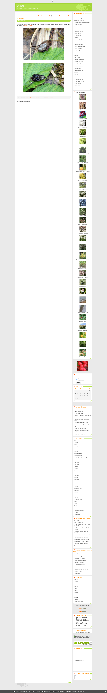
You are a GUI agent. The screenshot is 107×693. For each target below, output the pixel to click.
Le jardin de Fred (78, 64)
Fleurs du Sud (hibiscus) (80, 39)
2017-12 (76, 595)
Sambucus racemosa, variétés (82, 259)
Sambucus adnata (82, 356)
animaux (80, 622)
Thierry (76, 537)
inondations (77, 473)
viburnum (76, 512)
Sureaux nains (83, 136)
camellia (76, 446)
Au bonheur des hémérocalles (81, 422)
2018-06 (76, 582)
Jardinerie (76, 55)
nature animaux (81, 619)
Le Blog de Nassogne (79, 562)
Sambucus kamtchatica (82, 180)
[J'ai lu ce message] (105, 691)
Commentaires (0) (39, 97)
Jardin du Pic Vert (78, 50)
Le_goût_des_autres (79, 553)
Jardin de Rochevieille (79, 46)
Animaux (76, 442)
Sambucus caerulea (83, 206)
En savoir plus (81, 691)
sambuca (76, 527)
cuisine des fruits (78, 455)
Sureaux (20, 6)
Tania (75, 531)
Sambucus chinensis (82, 339)
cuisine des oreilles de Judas (81, 457)
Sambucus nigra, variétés (82, 277)
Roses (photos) (77, 83)
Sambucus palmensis (82, 347)
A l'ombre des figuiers (79, 18)
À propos (83, 403)
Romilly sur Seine (78, 499)
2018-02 (76, 590)
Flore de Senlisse (78, 42)
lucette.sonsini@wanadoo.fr (82, 605)
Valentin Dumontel (78, 520)
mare (75, 481)
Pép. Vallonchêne (78, 74)
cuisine (79, 621)
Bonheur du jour (78, 571)
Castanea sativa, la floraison (80, 409)
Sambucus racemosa (82, 268)
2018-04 (76, 586)
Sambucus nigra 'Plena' (82, 127)
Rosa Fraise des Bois (79, 81)
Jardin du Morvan (78, 48)
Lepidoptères (77, 68)
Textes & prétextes (78, 567)
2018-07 (76, 579)
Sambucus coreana (83, 118)
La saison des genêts (85, 539)
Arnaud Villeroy (78, 24)
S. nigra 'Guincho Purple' (83, 250)
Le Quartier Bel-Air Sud (79, 558)
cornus (76, 451)
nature (79, 624)
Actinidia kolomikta (83, 537)
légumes (76, 477)
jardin (78, 618)
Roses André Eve (78, 85)
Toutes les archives (78, 601)
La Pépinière (77, 57)
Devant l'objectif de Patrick (80, 560)
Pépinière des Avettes (79, 77)
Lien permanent (32, 97)
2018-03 (76, 588)
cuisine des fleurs (78, 453)
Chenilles (76, 29)
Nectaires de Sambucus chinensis (83, 171)
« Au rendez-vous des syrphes (44, 15)
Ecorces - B (82, 100)
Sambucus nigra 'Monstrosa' (82, 162)
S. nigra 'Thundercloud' (82, 224)
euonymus (76, 462)
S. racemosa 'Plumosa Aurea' (83, 145)
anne (75, 535)
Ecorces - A (82, 109)
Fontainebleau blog (78, 44)
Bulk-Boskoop (77, 26)
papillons (76, 490)
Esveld (76, 37)
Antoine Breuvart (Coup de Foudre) (82, 22)
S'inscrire (80, 379)
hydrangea (76, 471)
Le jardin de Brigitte (78, 61)
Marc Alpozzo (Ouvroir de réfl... (81, 569)
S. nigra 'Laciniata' (82, 215)
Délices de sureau (78, 31)
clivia (75, 449)
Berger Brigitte (77, 524)
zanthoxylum (77, 514)
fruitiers (76, 466)
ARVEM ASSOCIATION (79, 564)
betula (75, 444)
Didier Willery (77, 33)
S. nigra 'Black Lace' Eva (83, 233)
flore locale (76, 464)
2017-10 (76, 599)
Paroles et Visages (78, 556)
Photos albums (80, 92)
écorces (76, 460)
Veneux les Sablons (79, 510)
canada (78, 625)
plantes (86, 621)
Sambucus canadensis (82, 330)
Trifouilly (76, 508)
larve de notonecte (28, 25)
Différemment (77, 35)
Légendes (76, 475)
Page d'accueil (55, 15)
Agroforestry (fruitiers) (79, 20)
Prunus (76, 495)
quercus (76, 497)
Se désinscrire (81, 380)
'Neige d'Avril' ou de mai (79, 434)
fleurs (85, 624)
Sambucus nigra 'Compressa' (83, 153)
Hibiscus (76, 468)
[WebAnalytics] (53, 1)
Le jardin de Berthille (79, 59)
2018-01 (76, 592)
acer (75, 440)
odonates (76, 484)
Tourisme (76, 505)
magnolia (76, 479)
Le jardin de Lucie (78, 66)
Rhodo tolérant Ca (78, 79)
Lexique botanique (78, 70)
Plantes (76, 492)
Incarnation (77, 573)
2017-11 (76, 597)
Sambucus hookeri (82, 242)
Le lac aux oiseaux (82, 303)
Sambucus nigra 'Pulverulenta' (83, 197)
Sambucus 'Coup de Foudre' (82, 189)
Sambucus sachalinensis (83, 312)
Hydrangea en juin (78, 411)
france (84, 625)
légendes (85, 618)
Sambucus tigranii (82, 321)
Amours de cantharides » (65, 15)
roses (75, 501)
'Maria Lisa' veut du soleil (80, 428)
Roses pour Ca (77, 88)
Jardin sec (76, 53)
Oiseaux (76, 72)
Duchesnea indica (78, 413)
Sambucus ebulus (82, 294)
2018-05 (76, 584)
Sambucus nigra (82, 286)
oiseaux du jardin (78, 488)
